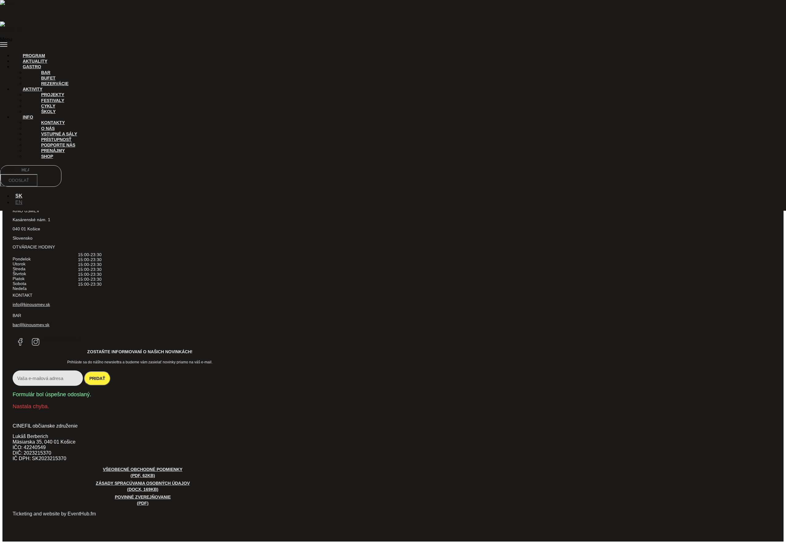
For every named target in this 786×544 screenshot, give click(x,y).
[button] (393, 42)
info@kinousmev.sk (31, 304)
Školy (48, 111)
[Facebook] (20, 342)
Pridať (97, 378)
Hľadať (8, 169)
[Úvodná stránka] (10, 7)
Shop (47, 156)
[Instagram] (35, 342)
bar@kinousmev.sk (31, 324)
